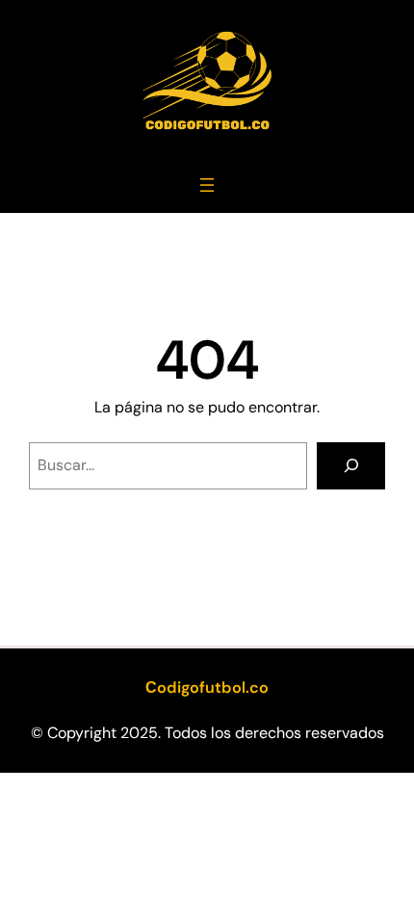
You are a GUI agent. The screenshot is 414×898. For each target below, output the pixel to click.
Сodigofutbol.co (207, 687)
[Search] (351, 465)
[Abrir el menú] (207, 185)
